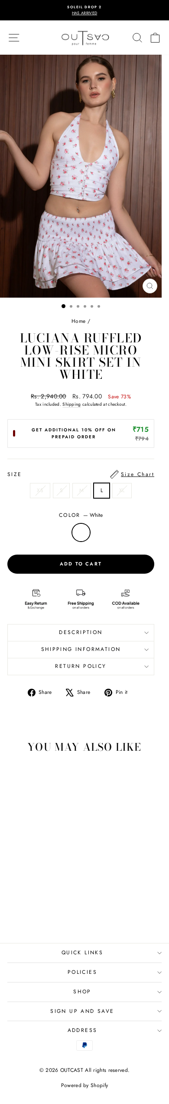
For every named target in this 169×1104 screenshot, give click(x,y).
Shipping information (81, 649)
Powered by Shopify (84, 1085)
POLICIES (82, 972)
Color (81, 515)
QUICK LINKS (82, 952)
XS (40, 490)
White (81, 532)
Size (80, 474)
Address (83, 1030)
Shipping (71, 404)
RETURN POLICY (80, 666)
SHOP (82, 992)
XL (122, 490)
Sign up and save (82, 1011)
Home (78, 321)
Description (80, 632)
